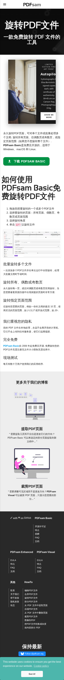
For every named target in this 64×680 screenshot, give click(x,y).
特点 (37, 530)
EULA (13, 560)
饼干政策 (14, 598)
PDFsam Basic (11, 345)
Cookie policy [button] (41, 666)
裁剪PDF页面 (32, 486)
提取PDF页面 (32, 429)
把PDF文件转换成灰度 (35, 624)
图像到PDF (30, 620)
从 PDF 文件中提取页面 (36, 605)
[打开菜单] (5, 4)
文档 (37, 541)
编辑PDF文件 (31, 590)
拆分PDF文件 (31, 602)
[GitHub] (27, 518)
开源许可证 (40, 526)
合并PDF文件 (31, 594)
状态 (12, 605)
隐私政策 (14, 602)
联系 (12, 590)
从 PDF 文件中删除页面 (36, 613)
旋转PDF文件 (31, 598)
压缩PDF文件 (31, 609)
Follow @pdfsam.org (34, 654)
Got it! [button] (32, 674)
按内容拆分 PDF (32, 628)
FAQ (37, 537)
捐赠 (37, 534)
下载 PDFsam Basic (29, 161)
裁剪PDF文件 (31, 616)
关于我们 (14, 594)
